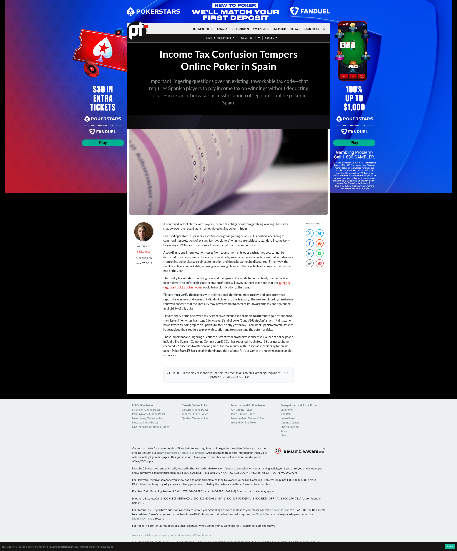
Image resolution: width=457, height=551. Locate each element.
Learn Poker (311, 29)
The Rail (295, 29)
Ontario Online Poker (195, 409)
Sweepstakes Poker (218, 37)
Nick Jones (143, 251)
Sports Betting (289, 426)
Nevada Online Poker (145, 422)
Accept (450, 546)
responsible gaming (181, 535)
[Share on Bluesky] (320, 233)
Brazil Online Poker (243, 413)
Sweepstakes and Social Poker (299, 405)
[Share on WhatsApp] (320, 253)
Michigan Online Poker (146, 409)
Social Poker (248, 37)
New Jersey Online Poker (147, 418)
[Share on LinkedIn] (310, 253)
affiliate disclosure (202, 535)
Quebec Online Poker (195, 418)
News (284, 435)
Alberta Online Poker (195, 413)
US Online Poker (203, 29)
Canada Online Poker (195, 405)
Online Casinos (290, 422)
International (240, 29)
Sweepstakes (261, 29)
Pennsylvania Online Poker (148, 413)
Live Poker (279, 29)
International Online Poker (248, 405)
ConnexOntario (279, 509)
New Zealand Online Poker (247, 418)
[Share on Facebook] (310, 243)
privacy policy (162, 535)
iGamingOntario (142, 518)
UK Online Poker (241, 409)
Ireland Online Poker (244, 422)
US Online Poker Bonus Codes (150, 426)
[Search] (324, 29)
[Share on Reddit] (320, 243)
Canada (222, 29)
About (285, 431)
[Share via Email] (320, 263)
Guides (269, 37)
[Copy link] (310, 263)
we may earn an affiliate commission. (184, 452)
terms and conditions (142, 535)
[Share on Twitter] (310, 233)
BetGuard (258, 514)
